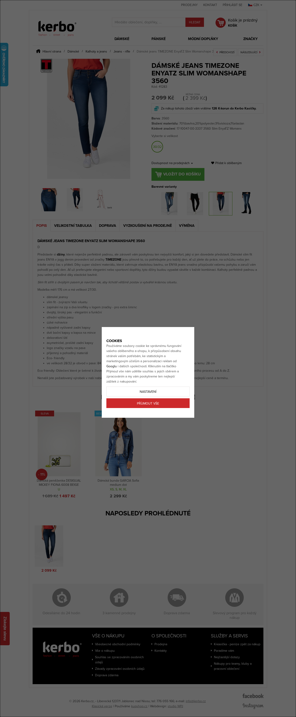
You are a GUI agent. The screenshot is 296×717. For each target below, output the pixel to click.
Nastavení (148, 392)
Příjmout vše (148, 403)
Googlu (111, 366)
